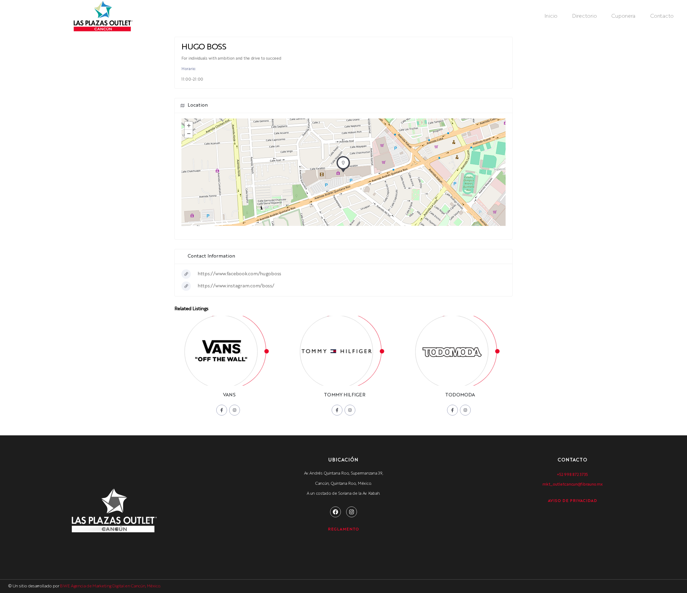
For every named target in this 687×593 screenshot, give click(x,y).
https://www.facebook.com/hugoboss (239, 274)
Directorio (584, 16)
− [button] (189, 133)
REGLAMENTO (343, 529)
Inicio (551, 16)
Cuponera (623, 16)
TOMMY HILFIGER (344, 395)
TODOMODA (460, 395)
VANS (229, 395)
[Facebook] (335, 512)
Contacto (662, 16)
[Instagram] (351, 512)
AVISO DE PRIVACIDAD (572, 501)
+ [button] (189, 125)
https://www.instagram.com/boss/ (236, 286)
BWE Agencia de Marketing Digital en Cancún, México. (110, 586)
